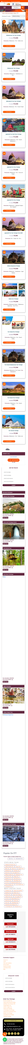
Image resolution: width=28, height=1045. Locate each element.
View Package (8, 177)
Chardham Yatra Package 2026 (9, 1003)
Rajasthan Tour (8, 878)
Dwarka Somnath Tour (7, 1000)
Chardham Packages (7, 1016)
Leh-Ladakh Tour (15, 872)
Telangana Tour (8, 880)
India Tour (11, 858)
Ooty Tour (7, 902)
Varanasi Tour (8, 894)
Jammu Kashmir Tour (9, 884)
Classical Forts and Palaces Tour (9, 1011)
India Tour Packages (9, 13)
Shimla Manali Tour (15, 898)
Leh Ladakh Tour (18, 896)
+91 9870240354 (14, 460)
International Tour (19, 858)
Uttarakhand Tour (8, 886)
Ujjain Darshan (7, 686)
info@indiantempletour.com (6, 1)
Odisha (15, 13)
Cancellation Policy (7, 967)
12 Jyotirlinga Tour (9, 906)
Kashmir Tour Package (7, 1013)
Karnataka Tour (17, 870)
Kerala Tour (7, 872)
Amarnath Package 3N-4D (10, 522)
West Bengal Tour (17, 880)
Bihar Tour (7, 868)
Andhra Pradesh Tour (9, 866)
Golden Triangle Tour (7, 1006)
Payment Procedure (7, 966)
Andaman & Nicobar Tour (10, 864)
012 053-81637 (14, 456)
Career (4, 961)
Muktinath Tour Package (9, 824)
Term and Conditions (7, 963)
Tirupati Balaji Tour (7, 1005)
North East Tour (8, 876)
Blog (4, 969)
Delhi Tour (14, 868)
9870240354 (18, 1)
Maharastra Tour (19, 874)
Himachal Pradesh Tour (15, 882)
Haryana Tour (21, 868)
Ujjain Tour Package (17, 894)
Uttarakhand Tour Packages (8, 1014)
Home (3, 13)
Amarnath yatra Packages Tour (11, 904)
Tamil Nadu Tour (16, 878)
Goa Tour (7, 882)
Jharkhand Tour (8, 870)
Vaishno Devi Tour (8, 896)
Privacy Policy (6, 964)
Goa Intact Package (8, 574)
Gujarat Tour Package (8, 496)
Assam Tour (18, 866)
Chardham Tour (8, 890)
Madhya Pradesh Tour (9, 874)
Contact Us (5, 959)
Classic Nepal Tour (8, 712)
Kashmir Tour (16, 892)
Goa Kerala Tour (7, 548)
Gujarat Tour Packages (7, 1008)
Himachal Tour (18, 906)
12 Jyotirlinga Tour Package (8, 1010)
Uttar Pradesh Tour (19, 884)
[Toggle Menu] (5, 7)
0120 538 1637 (14, 1)
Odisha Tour (16, 876)
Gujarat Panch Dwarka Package (9, 1002)
